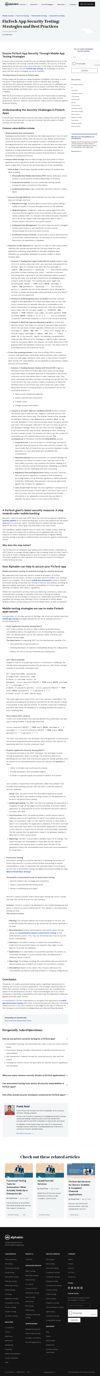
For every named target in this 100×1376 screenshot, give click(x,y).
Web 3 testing (30, 1271)
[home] (12, 4)
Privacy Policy (9, 1372)
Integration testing (52, 1303)
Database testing (52, 1281)
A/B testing (50, 1260)
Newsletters (50, 1345)
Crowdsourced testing (53, 1286)
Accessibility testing (12, 1303)
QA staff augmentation (33, 1342)
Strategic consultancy (33, 1338)
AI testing (8, 1294)
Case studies (50, 1341)
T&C (28, 1372)
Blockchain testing (31, 1275)
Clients (70, 1260)
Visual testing (9, 1272)
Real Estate (9, 1341)
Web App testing (11, 1281)
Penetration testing (39, 16)
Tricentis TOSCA (31, 1288)
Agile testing (50, 1312)
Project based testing (32, 1333)
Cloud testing (30, 1280)
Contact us (72, 1277)
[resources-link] (19, 1190)
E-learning (8, 1349)
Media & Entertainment (13, 1354)
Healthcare (8, 1336)
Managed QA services (32, 1329)
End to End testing (52, 1268)
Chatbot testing (10, 1312)
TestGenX (28, 1260)
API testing (8, 1264)
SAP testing (29, 1302)
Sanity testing (51, 1299)
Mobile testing (7, 16)
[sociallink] (69, 1288)
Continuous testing (52, 1316)
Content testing (51, 1290)
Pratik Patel (8, 34)
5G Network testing (32, 1293)
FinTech (7, 1332)
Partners (71, 1268)
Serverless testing (11, 1316)
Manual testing (10, 1290)
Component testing (52, 1277)
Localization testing (52, 1272)
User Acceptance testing (54, 1307)
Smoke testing (51, 1294)
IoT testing (29, 1284)
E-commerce (9, 1328)
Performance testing (12, 1268)
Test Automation (11, 1260)
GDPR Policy (20, 1372)
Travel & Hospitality (11, 1358)
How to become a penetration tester (18, 1021)
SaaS (6, 1362)
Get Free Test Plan (86, 4)
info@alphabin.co (49, 1372)
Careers (70, 1264)
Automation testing (57, 16)
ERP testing (29, 1306)
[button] (23, 4)
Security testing (22, 16)
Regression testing (11, 1299)
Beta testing (50, 1264)
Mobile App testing (11, 1286)
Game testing (30, 1297)
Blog (47, 1332)
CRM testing (29, 1310)
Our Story (71, 1272)
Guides (48, 1336)
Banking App (9, 1345)
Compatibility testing (53, 1320)
